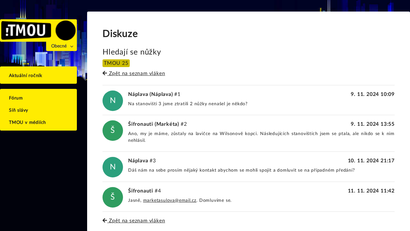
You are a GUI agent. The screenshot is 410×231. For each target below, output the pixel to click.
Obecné (59, 46)
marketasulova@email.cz (170, 200)
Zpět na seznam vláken (136, 73)
